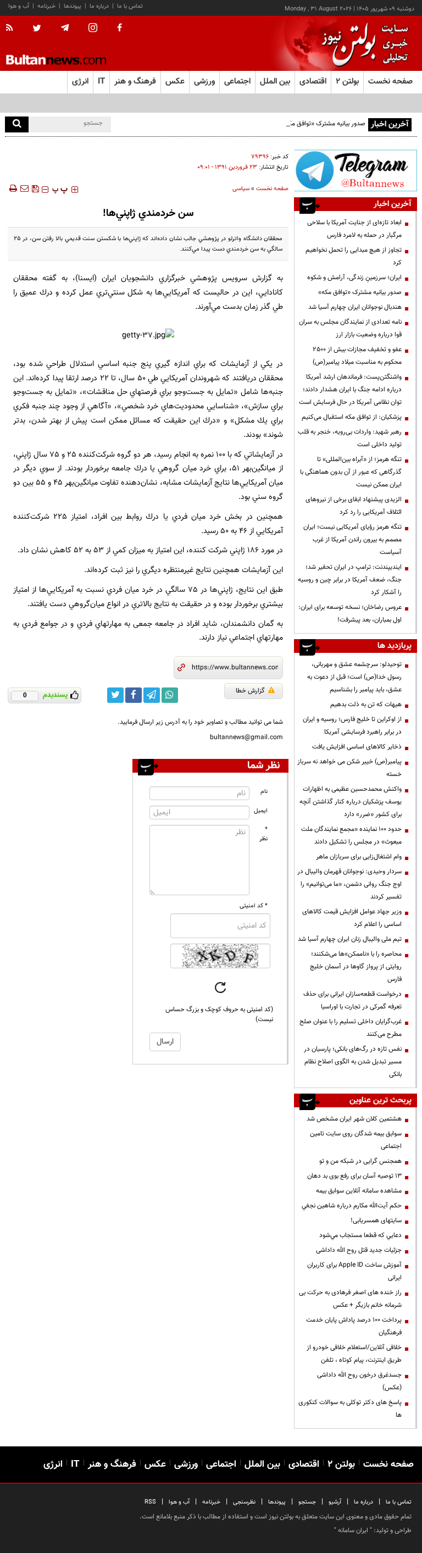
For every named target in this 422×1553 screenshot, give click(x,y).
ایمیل (261, 811)
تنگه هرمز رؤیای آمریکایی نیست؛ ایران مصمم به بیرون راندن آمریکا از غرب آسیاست (352, 539)
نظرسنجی (244, 1502)
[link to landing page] (362, 43)
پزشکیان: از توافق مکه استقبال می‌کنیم (352, 417)
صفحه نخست (390, 81)
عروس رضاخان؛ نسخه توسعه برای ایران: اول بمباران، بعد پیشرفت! (350, 613)
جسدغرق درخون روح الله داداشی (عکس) (359, 1381)
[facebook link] (133, 695)
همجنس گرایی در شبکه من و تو (360, 1161)
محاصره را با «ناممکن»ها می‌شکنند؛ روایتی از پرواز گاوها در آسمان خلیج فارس (356, 966)
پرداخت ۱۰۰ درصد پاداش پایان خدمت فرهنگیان (354, 1326)
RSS (150, 1502)
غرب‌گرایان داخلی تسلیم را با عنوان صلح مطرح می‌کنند (350, 1028)
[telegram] (65, 28)
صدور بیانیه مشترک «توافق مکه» (323, 124)
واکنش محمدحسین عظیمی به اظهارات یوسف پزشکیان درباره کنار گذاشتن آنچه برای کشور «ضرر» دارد (350, 801)
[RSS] (13, 28)
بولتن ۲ (347, 81)
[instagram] (92, 29)
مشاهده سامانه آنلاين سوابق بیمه (359, 1191)
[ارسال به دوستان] (24, 188)
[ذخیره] (35, 188)
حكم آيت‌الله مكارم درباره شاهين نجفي (352, 1206)
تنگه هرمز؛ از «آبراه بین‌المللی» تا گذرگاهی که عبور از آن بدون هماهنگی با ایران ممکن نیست (351, 472)
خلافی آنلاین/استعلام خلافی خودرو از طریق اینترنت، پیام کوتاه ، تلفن (354, 1354)
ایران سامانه (353, 1530)
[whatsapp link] (170, 695)
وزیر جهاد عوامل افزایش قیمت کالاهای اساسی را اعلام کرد (352, 918)
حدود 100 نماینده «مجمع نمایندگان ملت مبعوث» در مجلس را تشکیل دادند (351, 835)
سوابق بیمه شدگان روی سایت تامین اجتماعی (356, 1140)
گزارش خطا (250, 691)
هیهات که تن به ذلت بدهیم (365, 704)
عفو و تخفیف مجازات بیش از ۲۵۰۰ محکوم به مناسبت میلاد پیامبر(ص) (357, 356)
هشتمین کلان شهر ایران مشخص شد (354, 1119)
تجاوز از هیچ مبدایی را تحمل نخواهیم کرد (354, 256)
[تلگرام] (355, 170)
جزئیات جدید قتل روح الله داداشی (359, 1250)
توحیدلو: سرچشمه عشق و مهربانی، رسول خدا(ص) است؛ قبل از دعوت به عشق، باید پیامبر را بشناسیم (354, 677)
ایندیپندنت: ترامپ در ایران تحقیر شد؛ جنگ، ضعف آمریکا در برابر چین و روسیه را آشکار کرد (350, 579)
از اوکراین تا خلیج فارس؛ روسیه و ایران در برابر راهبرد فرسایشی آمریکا (352, 725)
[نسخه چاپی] (12, 188)
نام (264, 791)
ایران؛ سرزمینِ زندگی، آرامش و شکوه (354, 277)
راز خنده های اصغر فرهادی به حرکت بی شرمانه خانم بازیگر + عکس (350, 1299)
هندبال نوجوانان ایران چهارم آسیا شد (355, 307)
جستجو (307, 1502)
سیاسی (240, 188)
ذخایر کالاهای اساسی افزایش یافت (357, 747)
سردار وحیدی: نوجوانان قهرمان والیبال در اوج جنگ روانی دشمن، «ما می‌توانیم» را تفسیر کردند (349, 884)
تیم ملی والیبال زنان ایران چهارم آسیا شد (350, 939)
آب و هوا (18, 6)
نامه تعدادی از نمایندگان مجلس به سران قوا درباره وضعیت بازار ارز (350, 328)
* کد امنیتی (254, 906)
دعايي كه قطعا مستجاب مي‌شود (360, 1235)
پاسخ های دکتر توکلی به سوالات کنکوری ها (350, 1408)
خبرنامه (46, 6)
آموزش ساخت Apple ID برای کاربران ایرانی (354, 1271)
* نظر (263, 834)
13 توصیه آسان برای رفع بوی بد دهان (354, 1176)
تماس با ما (130, 6)
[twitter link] (115, 695)
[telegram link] (151, 695)
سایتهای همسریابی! (376, 1220)
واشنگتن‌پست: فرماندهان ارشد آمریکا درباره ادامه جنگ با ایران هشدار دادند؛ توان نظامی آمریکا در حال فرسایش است (350, 389)
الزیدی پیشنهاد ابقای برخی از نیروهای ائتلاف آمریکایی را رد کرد (354, 506)
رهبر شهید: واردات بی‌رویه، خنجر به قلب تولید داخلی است (350, 438)
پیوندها (72, 6)
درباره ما (99, 6)
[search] (17, 124)
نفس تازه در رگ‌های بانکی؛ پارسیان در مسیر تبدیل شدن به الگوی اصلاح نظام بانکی (353, 1061)
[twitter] (36, 29)
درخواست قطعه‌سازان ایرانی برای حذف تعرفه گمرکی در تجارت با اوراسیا (352, 1000)
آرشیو (335, 1502)
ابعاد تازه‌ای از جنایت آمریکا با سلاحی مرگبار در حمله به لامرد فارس (354, 229)
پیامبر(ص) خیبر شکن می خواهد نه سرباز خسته (349, 768)
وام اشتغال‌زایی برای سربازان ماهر (359, 857)
